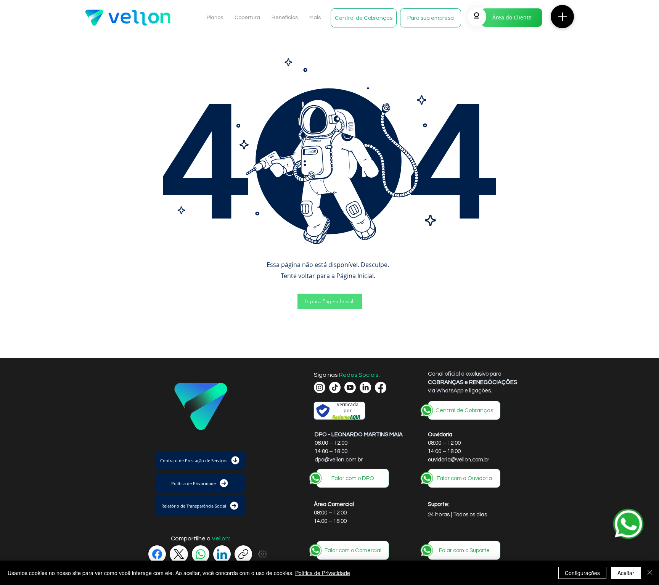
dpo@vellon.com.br (339, 460)
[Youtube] (350, 387)
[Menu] (562, 16)
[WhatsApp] (200, 554)
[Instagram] (319, 387)
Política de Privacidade (322, 573)
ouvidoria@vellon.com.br (458, 460)
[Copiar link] (243, 554)
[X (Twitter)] (179, 554)
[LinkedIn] (222, 554)
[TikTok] (335, 387)
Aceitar (625, 573)
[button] (364, 17)
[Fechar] (649, 573)
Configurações (582, 573)
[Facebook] (157, 554)
